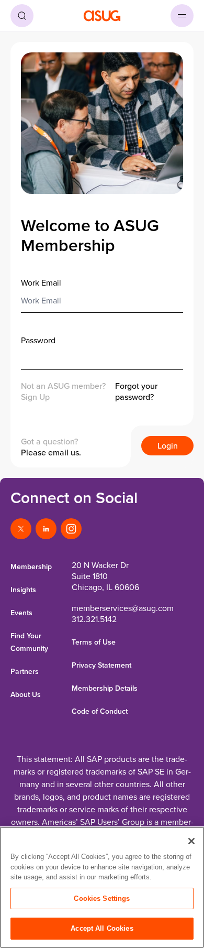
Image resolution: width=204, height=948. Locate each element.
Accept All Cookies (102, 928)
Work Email (41, 282)
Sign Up (35, 396)
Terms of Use (94, 642)
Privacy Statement (101, 665)
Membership (31, 566)
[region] (102, 887)
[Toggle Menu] (182, 15)
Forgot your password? (136, 391)
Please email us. (51, 452)
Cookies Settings (102, 898)
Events (21, 612)
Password (38, 340)
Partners (24, 671)
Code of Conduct (100, 711)
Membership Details (105, 688)
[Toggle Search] (21, 15)
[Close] (191, 841)
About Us (25, 694)
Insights (23, 589)
